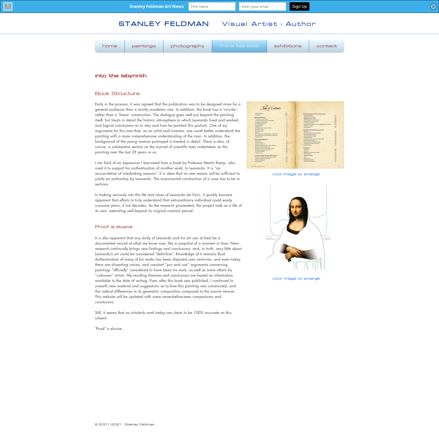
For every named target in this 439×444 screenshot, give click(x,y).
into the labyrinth (121, 76)
